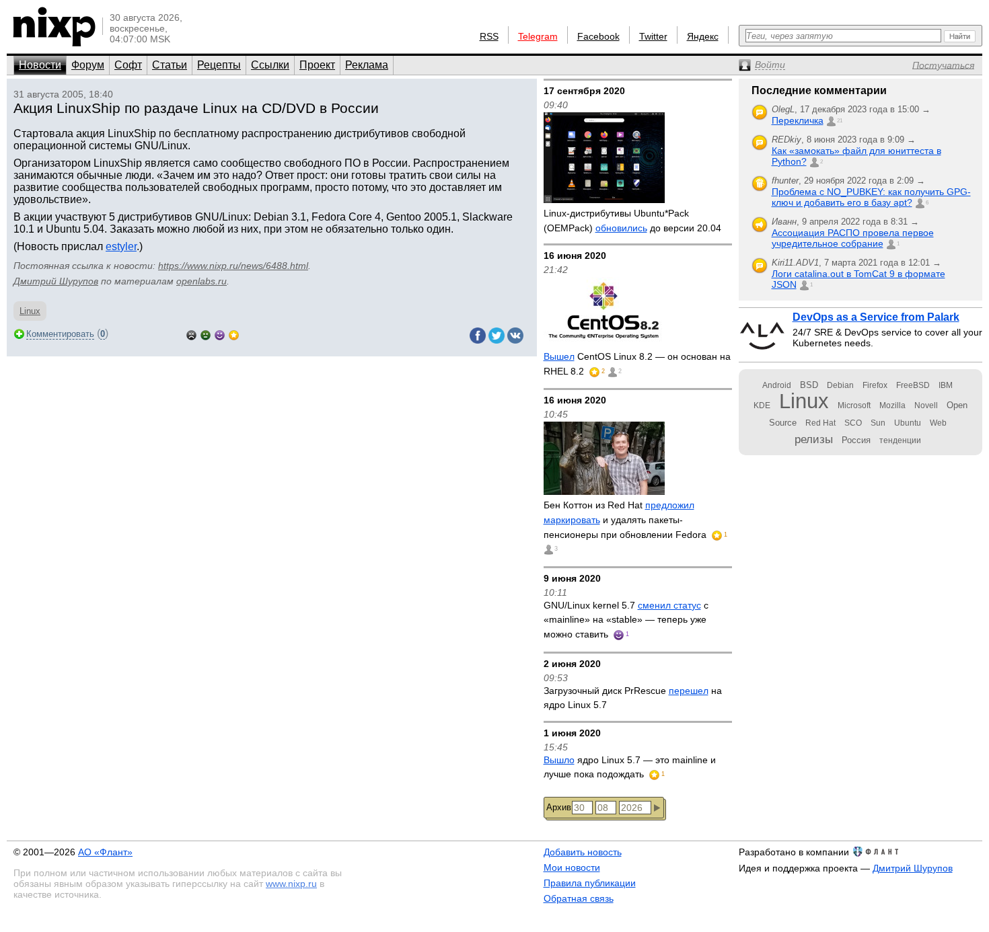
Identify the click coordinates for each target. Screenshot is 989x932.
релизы (814, 439)
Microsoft (854, 405)
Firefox (875, 385)
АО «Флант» (105, 852)
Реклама (366, 65)
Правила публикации (590, 883)
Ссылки (270, 65)
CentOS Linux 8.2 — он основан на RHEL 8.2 (637, 364)
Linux (30, 311)
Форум (87, 65)
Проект (317, 65)
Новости (40, 65)
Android (776, 385)
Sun (878, 423)
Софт (128, 65)
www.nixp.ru (291, 883)
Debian (840, 385)
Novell (926, 405)
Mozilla (892, 405)
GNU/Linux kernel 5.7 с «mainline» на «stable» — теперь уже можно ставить (626, 619)
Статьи (169, 65)
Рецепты (219, 65)
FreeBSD (913, 385)
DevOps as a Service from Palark (876, 317)
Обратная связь (579, 898)
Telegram (538, 36)
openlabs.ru (201, 281)
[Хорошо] (220, 333)
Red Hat (820, 423)
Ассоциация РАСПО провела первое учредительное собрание (853, 238)
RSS (489, 36)
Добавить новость (583, 852)
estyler (121, 246)
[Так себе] (205, 333)
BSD (809, 385)
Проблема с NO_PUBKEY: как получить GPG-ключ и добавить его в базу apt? (871, 197)
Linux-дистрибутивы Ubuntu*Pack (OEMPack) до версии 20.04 (632, 220)
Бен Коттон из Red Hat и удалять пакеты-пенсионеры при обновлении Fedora (626, 519)
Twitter (653, 36)
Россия (856, 440)
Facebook (598, 36)
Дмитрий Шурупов (55, 281)
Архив (558, 807)
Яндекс (703, 36)
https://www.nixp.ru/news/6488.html (233, 265)
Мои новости (572, 867)
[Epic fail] (191, 333)
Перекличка (797, 120)
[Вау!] (234, 333)
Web (938, 423)
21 (839, 121)
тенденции (900, 440)
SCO (853, 423)
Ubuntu (907, 423)
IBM (946, 385)
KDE (762, 405)
